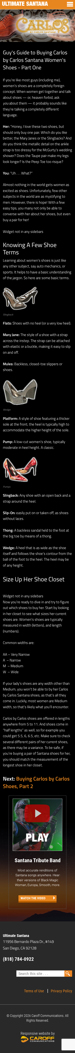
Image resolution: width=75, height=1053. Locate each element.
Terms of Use (34, 991)
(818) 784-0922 (18, 959)
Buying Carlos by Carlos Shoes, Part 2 (36, 782)
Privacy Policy (61, 991)
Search (68, 973)
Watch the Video (33, 898)
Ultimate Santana (25, 4)
